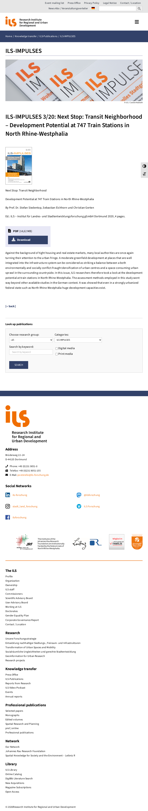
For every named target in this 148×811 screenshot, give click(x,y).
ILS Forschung (92, 506)
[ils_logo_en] (26, 18)
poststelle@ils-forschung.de (33, 475)
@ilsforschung (92, 495)
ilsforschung (19, 517)
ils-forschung (20, 495)
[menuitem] (93, 8)
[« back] (10, 306)
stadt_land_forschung (25, 506)
